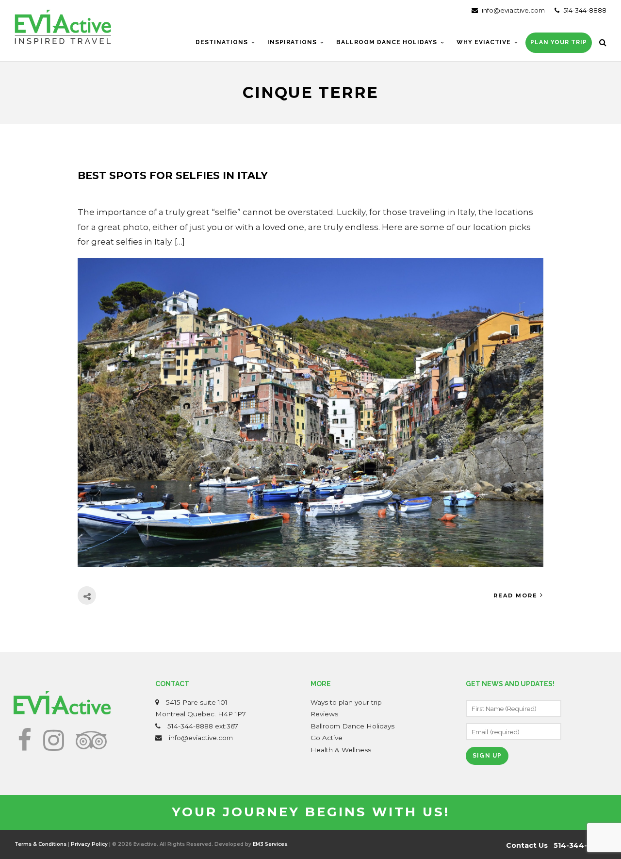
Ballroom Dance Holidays (352, 726)
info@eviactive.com (512, 10)
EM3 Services (270, 844)
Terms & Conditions (40, 844)
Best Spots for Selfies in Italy (173, 175)
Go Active (326, 738)
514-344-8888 (584, 10)
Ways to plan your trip (346, 702)
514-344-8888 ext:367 (202, 726)
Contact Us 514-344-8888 (556, 845)
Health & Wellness (340, 750)
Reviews (324, 714)
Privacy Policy (89, 844)
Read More (515, 595)
